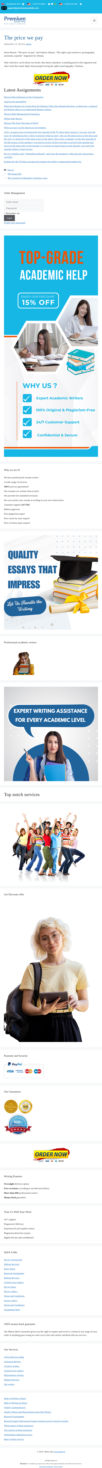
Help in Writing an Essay (15, 1403)
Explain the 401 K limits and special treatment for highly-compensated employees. (43, 161)
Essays (11, 170)
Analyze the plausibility (15, 101)
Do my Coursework (13, 1260)
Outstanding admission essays (18, 1434)
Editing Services (11, 1264)
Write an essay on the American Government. (25, 127)
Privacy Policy (11, 1291)
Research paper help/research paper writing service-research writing (36, 1421)
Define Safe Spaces (13, 118)
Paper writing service (14, 1439)
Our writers (9, 1384)
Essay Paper (9, 1269)
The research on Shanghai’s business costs (27, 178)
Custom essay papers (14, 1282)
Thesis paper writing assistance (18, 1425)
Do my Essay (10, 1287)
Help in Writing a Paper (15, 1398)
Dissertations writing (14, 1375)
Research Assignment (14, 1273)
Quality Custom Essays (15, 1407)
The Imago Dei (15, 174)
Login (9, 218)
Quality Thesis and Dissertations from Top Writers (27, 1412)
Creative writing (11, 1366)
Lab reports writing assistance (18, 1430)
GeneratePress (59, 1452)
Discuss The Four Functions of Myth (21, 123)
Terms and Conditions (14, 1296)
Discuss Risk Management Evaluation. (22, 114)
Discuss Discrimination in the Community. (24, 97)
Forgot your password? (15, 222)
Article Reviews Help (14, 1357)
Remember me (13, 213)
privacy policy (11, 1300)
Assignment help (12, 1309)
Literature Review (12, 1361)
